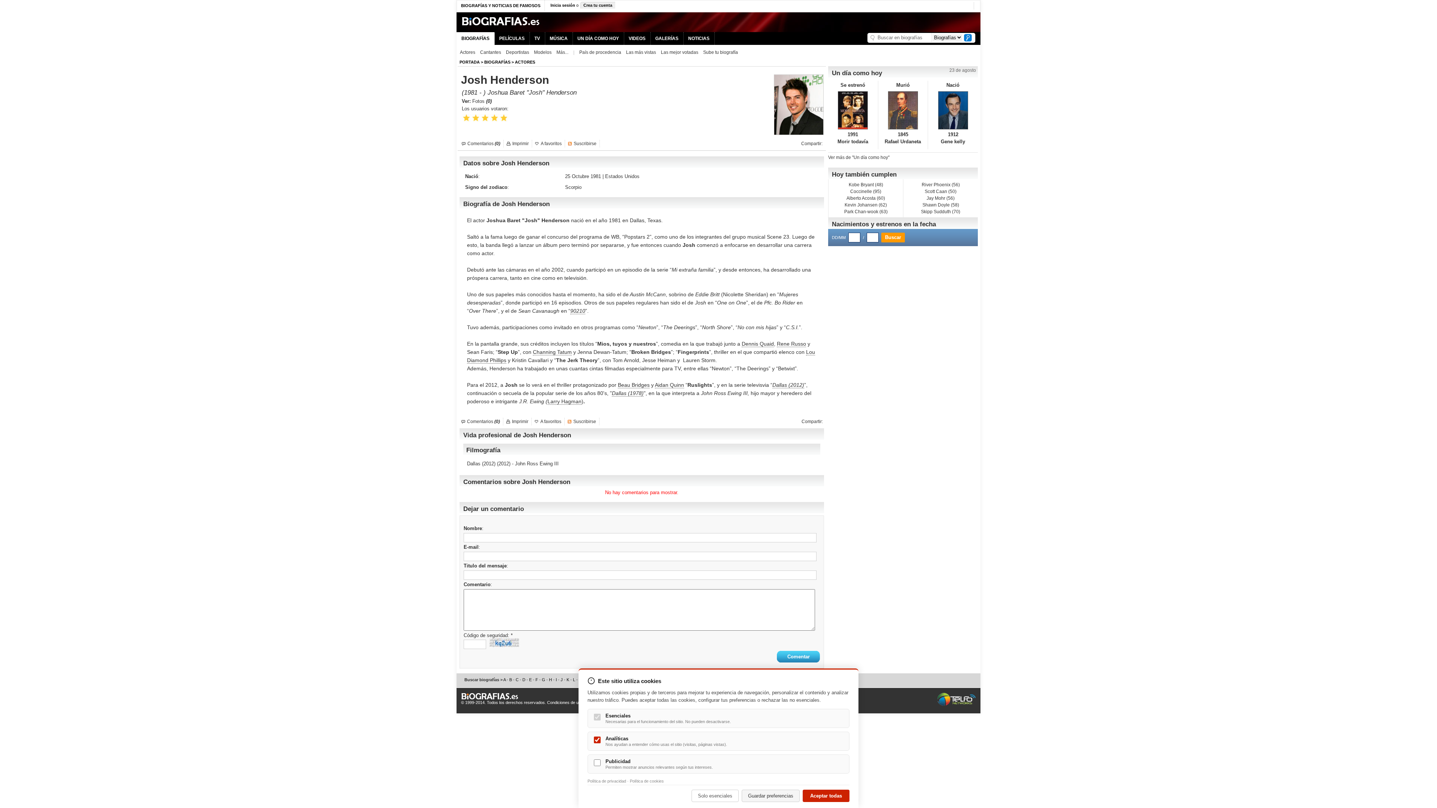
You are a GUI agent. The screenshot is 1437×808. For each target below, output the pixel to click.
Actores (467, 52)
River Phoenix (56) (941, 184)
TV (537, 38)
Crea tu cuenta (597, 5)
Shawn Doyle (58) (940, 205)
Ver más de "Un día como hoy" (859, 157)
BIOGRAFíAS (497, 62)
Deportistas (517, 52)
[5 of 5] (504, 118)
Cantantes (490, 52)
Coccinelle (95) (865, 191)
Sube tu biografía (720, 52)
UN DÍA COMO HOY (598, 38)
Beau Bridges (634, 385)
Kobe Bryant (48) (866, 184)
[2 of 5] (475, 118)
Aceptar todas (826, 796)
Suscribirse (585, 143)
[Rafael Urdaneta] (903, 110)
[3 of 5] (485, 118)
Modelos (543, 52)
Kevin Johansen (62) (866, 205)
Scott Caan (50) (941, 191)
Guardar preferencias (770, 796)
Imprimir (520, 143)
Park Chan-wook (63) (866, 211)
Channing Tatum (552, 352)
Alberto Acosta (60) (865, 198)
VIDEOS (637, 38)
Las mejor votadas (679, 52)
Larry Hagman (564, 401)
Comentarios (483, 143)
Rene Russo (791, 344)
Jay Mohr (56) (941, 198)
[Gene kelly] (953, 110)
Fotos (482, 101)
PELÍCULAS (512, 38)
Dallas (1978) (628, 393)
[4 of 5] (494, 118)
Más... (562, 52)
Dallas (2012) (788, 385)
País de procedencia (600, 52)
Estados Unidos (622, 176)
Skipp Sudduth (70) (940, 211)
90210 (577, 311)
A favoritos (551, 143)
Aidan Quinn (669, 385)
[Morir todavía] (853, 110)
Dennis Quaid (758, 344)
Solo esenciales (715, 796)
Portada (470, 62)
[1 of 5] (466, 118)
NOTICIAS (699, 38)
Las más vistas (641, 52)
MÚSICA (559, 38)
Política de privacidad (607, 781)
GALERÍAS (666, 38)
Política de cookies (647, 781)
